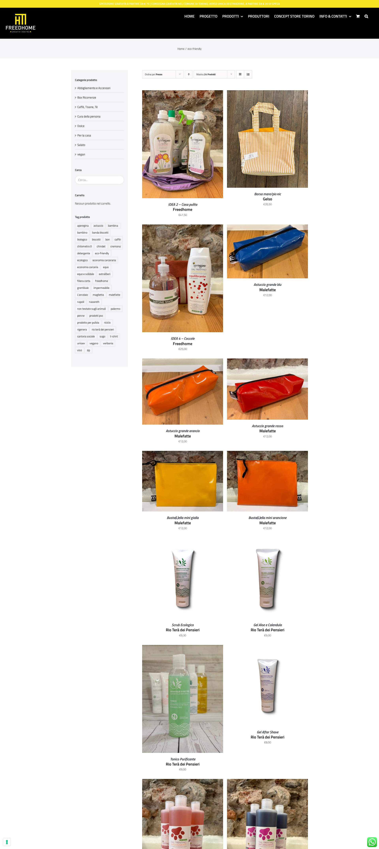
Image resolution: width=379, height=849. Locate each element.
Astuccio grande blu (267, 284)
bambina (113, 226)
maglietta (98, 295)
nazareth (94, 302)
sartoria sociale (86, 336)
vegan (81, 154)
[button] (366, 16)
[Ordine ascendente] (188, 74)
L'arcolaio (82, 295)
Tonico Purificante (182, 759)
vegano (94, 343)
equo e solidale (85, 274)
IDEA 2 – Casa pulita (182, 204)
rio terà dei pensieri (103, 329)
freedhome (101, 281)
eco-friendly (102, 253)
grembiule (83, 288)
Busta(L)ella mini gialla (183, 517)
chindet (101, 246)
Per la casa (84, 135)
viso (79, 350)
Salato (81, 145)
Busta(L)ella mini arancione (267, 517)
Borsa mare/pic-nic (267, 194)
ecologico (82, 260)
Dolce (80, 126)
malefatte (114, 295)
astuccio (98, 226)
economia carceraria (104, 260)
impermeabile (101, 288)
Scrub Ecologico (183, 625)
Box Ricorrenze (86, 97)
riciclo (107, 323)
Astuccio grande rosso (267, 426)
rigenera (82, 329)
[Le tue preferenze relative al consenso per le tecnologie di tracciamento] (7, 842)
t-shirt (114, 336)
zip (88, 350)
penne (80, 316)
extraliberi (104, 274)
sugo (102, 336)
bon (107, 239)
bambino (82, 233)
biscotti (96, 239)
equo (106, 267)
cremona (115, 246)
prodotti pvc (96, 316)
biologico (82, 239)
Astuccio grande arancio (183, 430)
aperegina (83, 226)
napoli (80, 302)
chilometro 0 (84, 246)
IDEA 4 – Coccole (182, 338)
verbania (108, 343)
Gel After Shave (267, 732)
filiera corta (83, 281)
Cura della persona (88, 116)
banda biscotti (100, 233)
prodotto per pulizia (88, 323)
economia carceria (87, 267)
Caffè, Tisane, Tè (87, 107)
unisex (81, 343)
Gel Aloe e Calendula (267, 625)
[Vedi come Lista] (248, 74)
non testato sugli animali (91, 309)
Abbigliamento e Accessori (93, 88)
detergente (83, 253)
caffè (118, 239)
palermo (115, 309)
